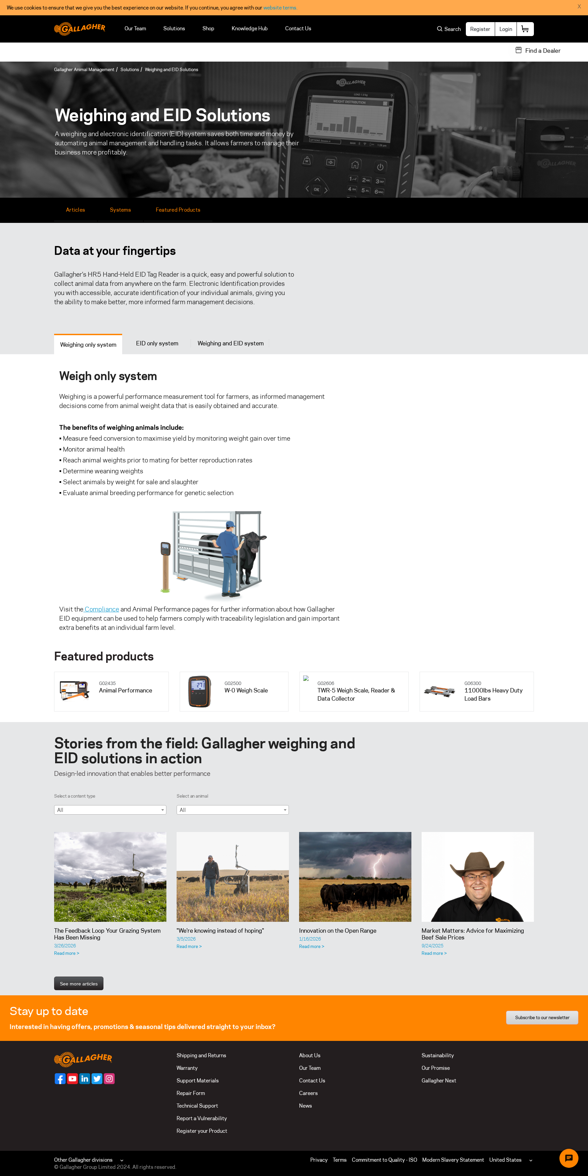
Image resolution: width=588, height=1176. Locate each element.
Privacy (319, 1159)
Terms (340, 1159)
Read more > (66, 953)
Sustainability (438, 1055)
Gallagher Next (439, 1080)
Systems (120, 209)
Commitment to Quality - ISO (384, 1159)
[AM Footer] (60, 1079)
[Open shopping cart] (525, 29)
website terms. (280, 7)
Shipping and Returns (201, 1055)
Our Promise (436, 1068)
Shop (208, 28)
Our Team (135, 28)
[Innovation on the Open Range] (355, 877)
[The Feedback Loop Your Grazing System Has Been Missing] (110, 877)
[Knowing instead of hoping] (233, 877)
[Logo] (79, 29)
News (305, 1105)
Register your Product (202, 1130)
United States (505, 1159)
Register (480, 29)
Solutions (174, 28)
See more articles (79, 983)
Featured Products (178, 209)
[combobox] (110, 810)
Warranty (187, 1068)
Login (506, 29)
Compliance (101, 609)
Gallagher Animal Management (84, 69)
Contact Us (298, 28)
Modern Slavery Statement (453, 1159)
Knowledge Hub (250, 28)
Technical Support (197, 1105)
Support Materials (198, 1080)
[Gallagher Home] (83, 1059)
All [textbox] (60, 810)
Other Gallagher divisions (83, 1159)
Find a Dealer (543, 51)
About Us (310, 1055)
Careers (308, 1093)
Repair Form (191, 1093)
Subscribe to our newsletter (542, 1017)
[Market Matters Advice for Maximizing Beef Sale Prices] (478, 877)
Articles (75, 209)
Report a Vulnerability (202, 1118)
